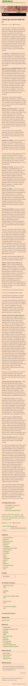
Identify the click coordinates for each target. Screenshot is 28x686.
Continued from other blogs (10, 548)
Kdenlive (5, 637)
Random (5, 560)
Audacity (5, 631)
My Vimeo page (7, 641)
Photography (6, 558)
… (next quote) (22, 672)
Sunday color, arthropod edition (11, 596)
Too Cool (5, 567)
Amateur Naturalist (8, 537)
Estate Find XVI (6, 620)
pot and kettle (8, 519)
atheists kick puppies (19, 516)
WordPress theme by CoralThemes (19, 683)
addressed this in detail (8, 159)
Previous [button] (2, 9)
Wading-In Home (7, 658)
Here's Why (6, 553)
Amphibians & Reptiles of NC (10, 629)
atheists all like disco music (8, 516)
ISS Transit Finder (7, 636)
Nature (5, 556)
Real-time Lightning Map (9, 644)
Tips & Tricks (6, 657)
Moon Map (6, 639)
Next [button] (26, 9)
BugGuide (5, 632)
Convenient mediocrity (19, 528)
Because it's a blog (8, 541)
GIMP (4, 634)
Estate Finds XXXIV (8, 585)
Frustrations (6, 551)
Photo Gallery (6, 653)
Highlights (5, 591)
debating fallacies (13, 517)
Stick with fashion (7, 526)
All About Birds (7, 627)
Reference (17, 514)
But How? (5, 544)
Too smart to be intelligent (9, 606)
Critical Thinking (11, 514)
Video (4, 568)
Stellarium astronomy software (11, 646)
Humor (5, 555)
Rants (4, 562)
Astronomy (6, 539)
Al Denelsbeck (17, 24)
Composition (6, 546)
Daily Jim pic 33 (7, 601)
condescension (5, 517)
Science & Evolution (8, 565)
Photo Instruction (7, 655)
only (24, 318)
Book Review (6, 543)
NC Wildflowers (7, 643)
